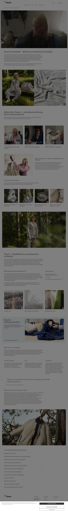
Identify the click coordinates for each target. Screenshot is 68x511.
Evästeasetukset (52, 509)
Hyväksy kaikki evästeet (51, 503)
